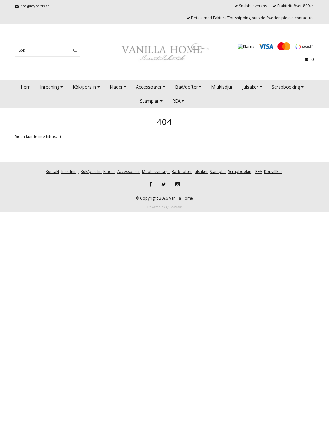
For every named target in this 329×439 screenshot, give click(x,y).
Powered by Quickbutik (164, 207)
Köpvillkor (273, 171)
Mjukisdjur (222, 87)
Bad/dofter (186, 87)
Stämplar (149, 101)
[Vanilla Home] (164, 52)
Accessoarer (149, 87)
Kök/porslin (84, 87)
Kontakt (52, 171)
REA (176, 101)
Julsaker (250, 87)
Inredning (49, 87)
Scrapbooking (286, 87)
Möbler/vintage (156, 171)
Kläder (116, 87)
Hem (26, 87)
